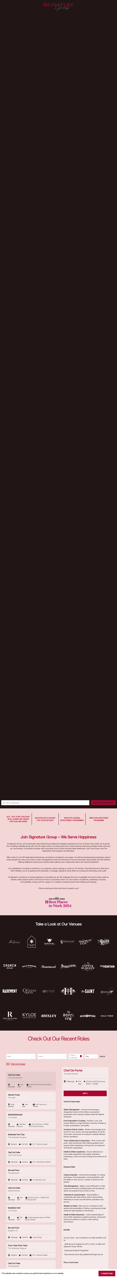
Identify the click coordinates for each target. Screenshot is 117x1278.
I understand (107, 1273)
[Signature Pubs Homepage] (58, 6)
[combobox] (7, 1056)
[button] (14, 942)
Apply (85, 1093)
